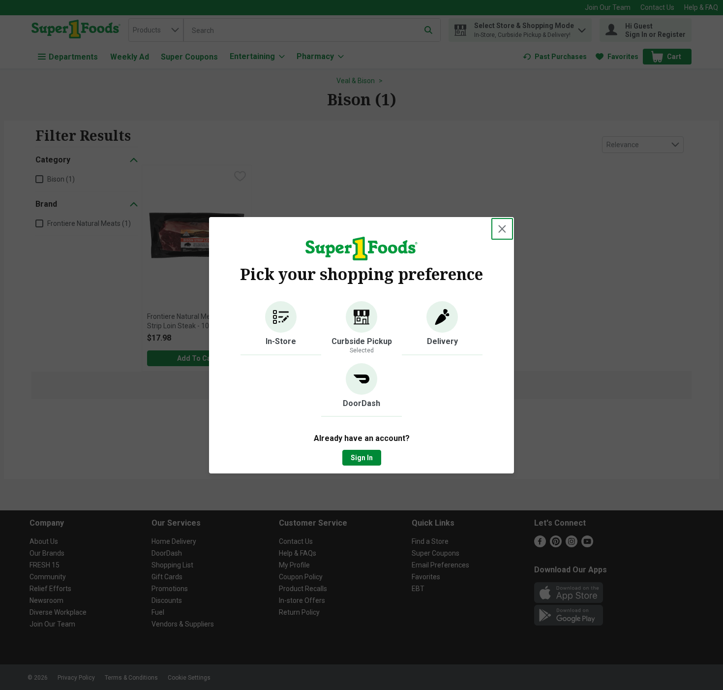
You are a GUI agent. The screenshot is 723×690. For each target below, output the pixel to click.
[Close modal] (502, 229)
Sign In (362, 458)
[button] (281, 328)
